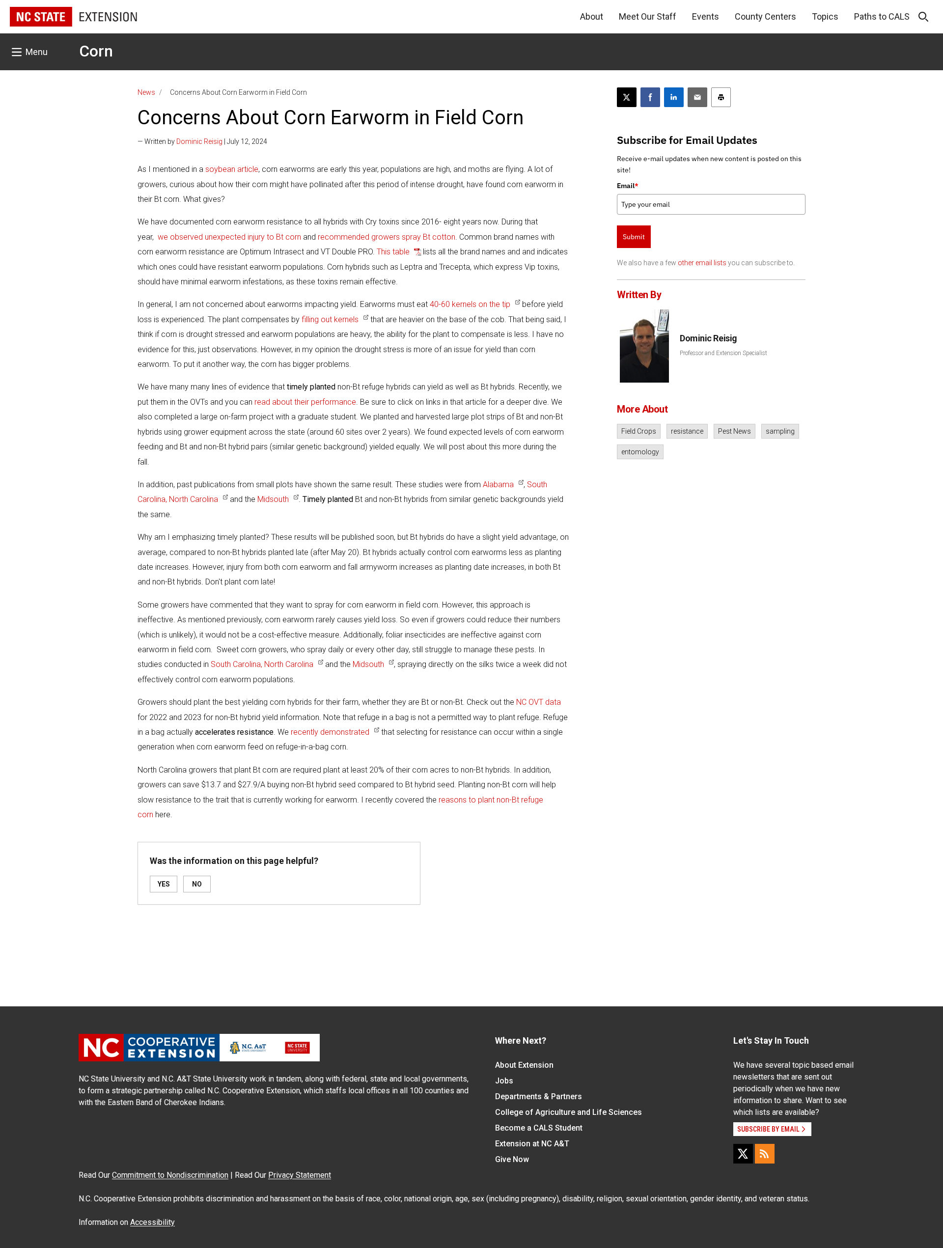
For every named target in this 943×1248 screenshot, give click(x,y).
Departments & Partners (538, 1096)
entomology (640, 452)
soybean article (231, 169)
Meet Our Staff (647, 16)
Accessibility (152, 1222)
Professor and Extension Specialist (723, 353)
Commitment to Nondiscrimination (170, 1175)
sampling (780, 431)
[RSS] (765, 1154)
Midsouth (273, 499)
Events (705, 16)
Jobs (504, 1080)
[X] (743, 1154)
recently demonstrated (330, 732)
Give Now (512, 1159)
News (146, 92)
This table (394, 251)
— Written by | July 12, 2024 (202, 141)
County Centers (765, 16)
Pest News (734, 431)
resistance (687, 431)
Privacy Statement (299, 1175)
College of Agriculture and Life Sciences (568, 1112)
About (591, 16)
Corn (96, 51)
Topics (825, 16)
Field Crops (638, 431)
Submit (634, 236)
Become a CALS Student (538, 1128)
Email (627, 185)
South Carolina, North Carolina (262, 664)
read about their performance (305, 402)
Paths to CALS (882, 16)
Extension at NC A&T (532, 1143)
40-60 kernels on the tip (470, 304)
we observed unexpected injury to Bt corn (229, 237)
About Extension (524, 1065)
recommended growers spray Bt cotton (385, 237)
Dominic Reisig (199, 141)
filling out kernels (330, 319)
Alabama (498, 484)
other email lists (702, 263)
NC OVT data (538, 702)
